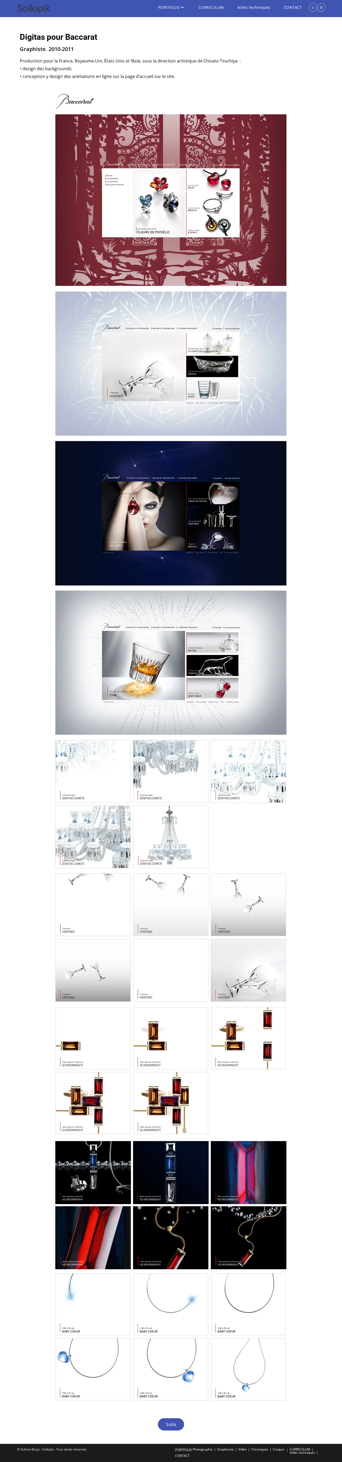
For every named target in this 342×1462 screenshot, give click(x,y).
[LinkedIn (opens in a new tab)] (321, 7)
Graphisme (225, 1449)
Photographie (203, 1449)
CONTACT (182, 1455)
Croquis (278, 1449)
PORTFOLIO (183, 1450)
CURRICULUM (300, 1449)
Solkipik (33, 8)
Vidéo (242, 1449)
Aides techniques (302, 1452)
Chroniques (259, 1449)
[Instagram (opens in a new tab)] (313, 7)
